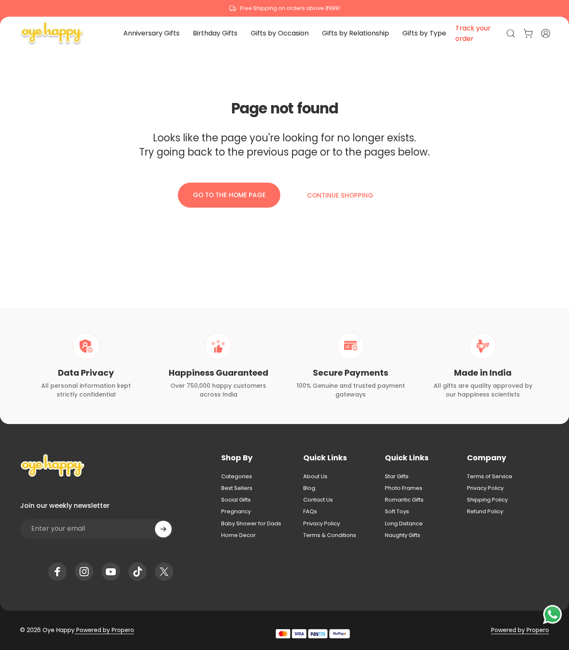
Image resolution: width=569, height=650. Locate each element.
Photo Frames (403, 488)
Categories (236, 476)
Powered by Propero (104, 630)
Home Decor (238, 535)
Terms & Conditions (329, 535)
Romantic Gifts (404, 500)
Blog (309, 488)
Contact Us (318, 500)
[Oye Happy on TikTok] (137, 571)
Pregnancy (236, 511)
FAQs (310, 511)
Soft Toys (397, 511)
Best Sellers (236, 488)
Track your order (473, 33)
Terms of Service (489, 476)
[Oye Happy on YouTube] (111, 571)
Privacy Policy (321, 523)
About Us (315, 476)
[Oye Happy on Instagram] (84, 571)
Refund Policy (485, 511)
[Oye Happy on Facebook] (57, 571)
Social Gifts (236, 500)
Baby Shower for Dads (251, 523)
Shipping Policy (487, 500)
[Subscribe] (163, 529)
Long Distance (404, 523)
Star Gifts (397, 476)
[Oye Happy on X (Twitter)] (164, 571)
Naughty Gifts (402, 535)
